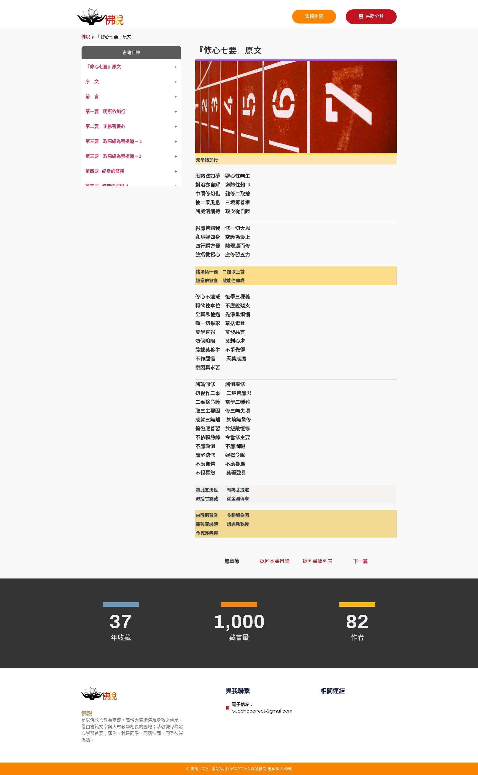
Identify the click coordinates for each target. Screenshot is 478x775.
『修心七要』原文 (103, 66)
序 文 (92, 81)
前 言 (92, 96)
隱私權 (273, 768)
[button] (371, 16)
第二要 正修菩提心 (105, 126)
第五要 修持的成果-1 (106, 186)
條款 (288, 768)
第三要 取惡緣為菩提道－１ (114, 141)
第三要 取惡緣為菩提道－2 (113, 156)
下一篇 (360, 561)
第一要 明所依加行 (105, 111)
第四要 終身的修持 (104, 171)
